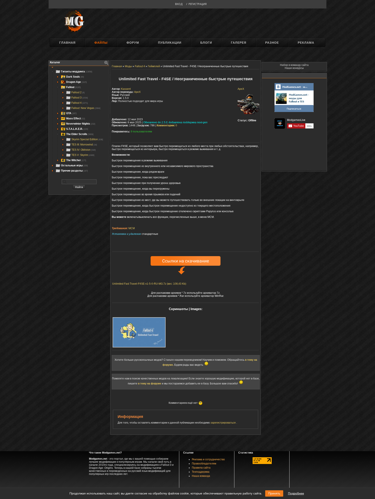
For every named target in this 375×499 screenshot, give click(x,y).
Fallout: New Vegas (85, 108)
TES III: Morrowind (84, 144)
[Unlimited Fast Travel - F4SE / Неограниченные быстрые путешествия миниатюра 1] (139, 332)
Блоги (206, 42)
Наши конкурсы (294, 68)
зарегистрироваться (223, 422)
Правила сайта (201, 467)
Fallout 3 (79, 97)
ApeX (241, 88)
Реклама (306, 42)
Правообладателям (204, 463)
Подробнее (296, 493)
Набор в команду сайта (294, 65)
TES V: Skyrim (82, 155)
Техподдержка (200, 471)
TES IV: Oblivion (83, 149)
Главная (67, 42)
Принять (274, 493)
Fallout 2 (78, 92)
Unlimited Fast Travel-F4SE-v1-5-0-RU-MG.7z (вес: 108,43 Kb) (149, 283)
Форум (133, 42)
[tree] (79, 121)
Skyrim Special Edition (87, 139)
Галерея (238, 42)
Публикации (169, 42)
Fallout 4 (79, 102)
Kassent (126, 88)
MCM (131, 228)
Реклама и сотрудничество (208, 459)
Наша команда (201, 475)
